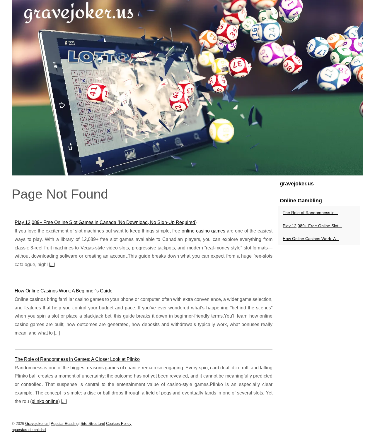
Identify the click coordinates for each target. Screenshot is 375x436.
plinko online (45, 401)
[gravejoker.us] (187, 87)
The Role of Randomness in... (310, 212)
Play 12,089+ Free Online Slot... (312, 225)
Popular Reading (65, 423)
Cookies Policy (119, 423)
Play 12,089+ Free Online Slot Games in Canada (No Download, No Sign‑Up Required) (106, 222)
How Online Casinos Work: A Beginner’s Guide (63, 290)
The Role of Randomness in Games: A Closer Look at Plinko (77, 359)
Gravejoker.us (37, 423)
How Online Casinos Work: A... (311, 238)
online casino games (203, 230)
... (52, 264)
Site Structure (92, 423)
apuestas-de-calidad (29, 430)
